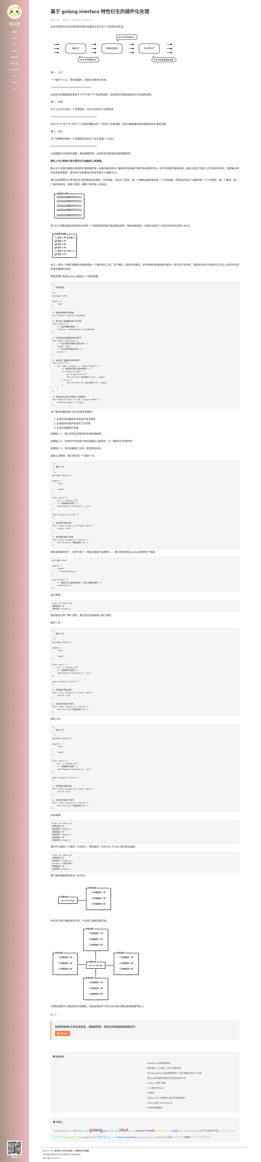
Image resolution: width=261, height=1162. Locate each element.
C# (14, 76)
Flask (79, 1131)
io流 (116, 1131)
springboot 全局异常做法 (159, 1063)
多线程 (175, 1137)
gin (84, 1130)
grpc (111, 1130)
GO (14, 44)
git (88, 1131)
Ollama (191, 1131)
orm (196, 1131)
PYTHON (14, 70)
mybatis (150, 1130)
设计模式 (204, 1137)
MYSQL (14, 63)
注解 (194, 1137)
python (223, 1130)
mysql (174, 1130)
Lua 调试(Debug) (155, 1088)
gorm (105, 1131)
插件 (55, 1015)
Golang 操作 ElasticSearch (160, 1103)
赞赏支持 (63, 1033)
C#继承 (150, 1093)
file (75, 1131)
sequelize (85, 1137)
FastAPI (70, 1131)
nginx (180, 1131)
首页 (14, 32)
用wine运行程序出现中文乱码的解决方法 (166, 1078)
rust (71, 1137)
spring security (143, 1137)
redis (66, 1137)
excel (64, 1131)
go (69, 20)
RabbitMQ (58, 1137)
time (160, 1137)
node (185, 1131)
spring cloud (111, 1137)
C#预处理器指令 (155, 1107)
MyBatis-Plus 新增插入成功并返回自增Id (166, 1098)
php (201, 1130)
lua (134, 1131)
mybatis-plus (163, 1130)
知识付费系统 (63, 1155)
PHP (14, 51)
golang (95, 1129)
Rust (14, 82)
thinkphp (153, 1137)
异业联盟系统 (75, 1155)
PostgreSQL (211, 1130)
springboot (98, 1137)
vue (165, 1137)
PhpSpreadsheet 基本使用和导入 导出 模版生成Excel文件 (174, 1073)
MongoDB (140, 1131)
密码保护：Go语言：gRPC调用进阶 (164, 1068)
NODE (14, 57)
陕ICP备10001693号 (51, 1158)
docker (58, 1131)
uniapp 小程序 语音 (156, 1083)
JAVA (15, 38)
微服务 (187, 1137)
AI (14, 89)
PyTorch (231, 1131)
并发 (181, 1137)
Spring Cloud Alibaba (126, 1137)
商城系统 (54, 1155)
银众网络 (46, 1155)
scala (78, 1137)
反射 (169, 1137)
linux (131, 1131)
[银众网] (14, 11)
